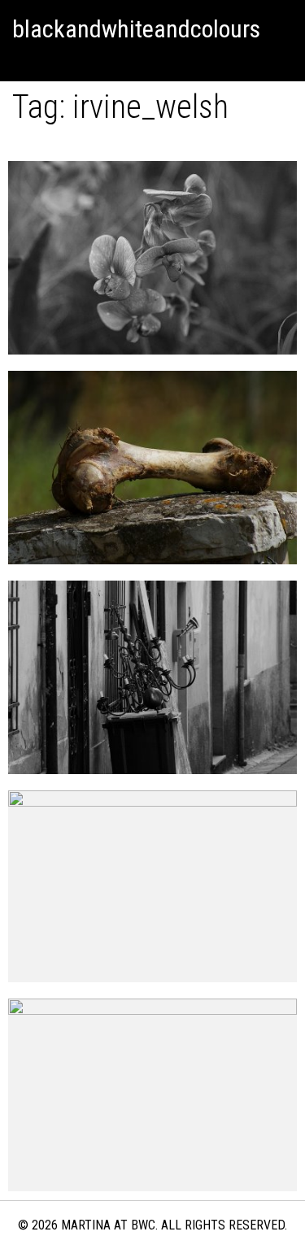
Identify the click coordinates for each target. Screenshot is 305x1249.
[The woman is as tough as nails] (152, 886)
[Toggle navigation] (19, 61)
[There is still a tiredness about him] (152, 677)
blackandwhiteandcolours (136, 29)
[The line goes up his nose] (152, 258)
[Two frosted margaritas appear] (152, 1095)
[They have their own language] (152, 467)
